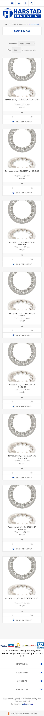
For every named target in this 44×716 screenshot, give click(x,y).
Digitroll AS (33, 713)
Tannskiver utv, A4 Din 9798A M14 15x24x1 (22, 598)
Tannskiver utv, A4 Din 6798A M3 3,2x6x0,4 (22, 100)
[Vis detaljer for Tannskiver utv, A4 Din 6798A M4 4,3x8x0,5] (22, 148)
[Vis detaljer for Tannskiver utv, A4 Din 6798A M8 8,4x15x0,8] (22, 362)
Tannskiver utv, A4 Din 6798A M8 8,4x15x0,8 (22, 385)
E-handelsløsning (16, 713)
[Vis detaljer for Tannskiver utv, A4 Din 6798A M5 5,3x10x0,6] (22, 219)
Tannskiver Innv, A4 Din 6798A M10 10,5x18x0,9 (22, 457)
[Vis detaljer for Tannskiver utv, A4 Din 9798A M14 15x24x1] (22, 576)
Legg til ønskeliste (22, 113)
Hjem (6, 24)
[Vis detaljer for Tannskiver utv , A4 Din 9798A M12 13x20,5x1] (22, 504)
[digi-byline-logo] (9, 713)
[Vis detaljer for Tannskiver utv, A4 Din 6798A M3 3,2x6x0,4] (22, 77)
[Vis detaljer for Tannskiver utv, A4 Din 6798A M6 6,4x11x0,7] (22, 291)
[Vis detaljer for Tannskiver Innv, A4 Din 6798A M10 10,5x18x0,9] (22, 433)
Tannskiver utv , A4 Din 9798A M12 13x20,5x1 (22, 528)
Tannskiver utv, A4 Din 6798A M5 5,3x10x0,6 (22, 243)
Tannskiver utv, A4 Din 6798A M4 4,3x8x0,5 (22, 171)
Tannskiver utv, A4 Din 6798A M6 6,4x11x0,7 (22, 314)
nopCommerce (27, 704)
